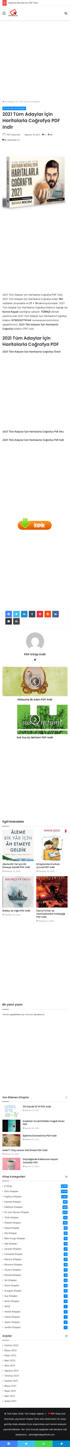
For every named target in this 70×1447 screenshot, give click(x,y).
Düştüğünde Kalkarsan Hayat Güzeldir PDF (40, 1161)
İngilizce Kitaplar (12, 1196)
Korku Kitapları (11, 1301)
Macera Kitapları (12, 1259)
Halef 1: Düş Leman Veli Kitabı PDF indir (25, 1150)
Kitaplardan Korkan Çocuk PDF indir (48, 865)
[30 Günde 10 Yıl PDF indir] (11, 1111)
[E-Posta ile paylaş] (8, 621)
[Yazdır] (16, 621)
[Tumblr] (32, 614)
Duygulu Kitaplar (13, 1290)
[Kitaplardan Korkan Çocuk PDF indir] (52, 845)
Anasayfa (9, 101)
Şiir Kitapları (10, 1280)
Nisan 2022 (10, 1355)
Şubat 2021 (10, 1401)
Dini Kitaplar (10, 1233)
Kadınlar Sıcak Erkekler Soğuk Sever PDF (44, 1123)
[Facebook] (8, 614)
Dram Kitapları (11, 1285)
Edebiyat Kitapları (13, 1207)
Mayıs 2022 (10, 1350)
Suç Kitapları (11, 1296)
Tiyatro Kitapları (12, 1269)
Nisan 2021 (10, 1391)
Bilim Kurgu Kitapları (14, 1238)
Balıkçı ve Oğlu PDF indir (16, 910)
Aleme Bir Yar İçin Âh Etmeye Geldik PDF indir (16, 865)
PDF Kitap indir (13, 134)
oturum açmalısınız (35, 1014)
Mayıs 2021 (10, 1386)
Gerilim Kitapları (12, 1327)
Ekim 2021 (9, 1365)
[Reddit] (47, 614)
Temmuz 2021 (11, 1375)
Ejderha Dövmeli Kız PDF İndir (23, 2)
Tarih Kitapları (11, 1217)
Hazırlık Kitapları (12, 1201)
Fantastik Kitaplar (13, 1254)
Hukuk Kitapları (12, 1317)
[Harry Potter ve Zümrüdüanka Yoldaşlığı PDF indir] (52, 892)
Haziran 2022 (11, 1345)
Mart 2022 (9, 1360)
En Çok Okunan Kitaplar (28, 101)
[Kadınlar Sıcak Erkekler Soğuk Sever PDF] (11, 1126)
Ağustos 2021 (11, 1370)
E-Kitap (8, 1186)
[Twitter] (16, 614)
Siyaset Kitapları (12, 1249)
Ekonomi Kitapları (13, 1264)
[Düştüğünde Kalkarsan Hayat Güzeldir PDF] (11, 1164)
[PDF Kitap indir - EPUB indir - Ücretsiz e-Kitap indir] (13, 13)
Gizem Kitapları (12, 1322)
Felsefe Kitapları (12, 1222)
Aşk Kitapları (10, 1243)
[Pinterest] (40, 614)
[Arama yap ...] (66, 14)
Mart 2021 (9, 1396)
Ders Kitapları (11, 1191)
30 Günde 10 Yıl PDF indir (37, 1106)
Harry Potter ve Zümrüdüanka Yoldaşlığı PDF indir (50, 914)
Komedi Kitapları (12, 1275)
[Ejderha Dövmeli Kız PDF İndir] (11, 1140)
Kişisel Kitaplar (12, 1228)
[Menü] (4, 14)
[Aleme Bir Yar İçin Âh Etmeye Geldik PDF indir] (18, 845)
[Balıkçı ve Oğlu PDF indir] (18, 892)
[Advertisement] (35, 59)
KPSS (7, 1306)
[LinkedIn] (24, 614)
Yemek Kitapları (12, 1311)
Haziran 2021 (11, 1380)
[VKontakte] (55, 614)
